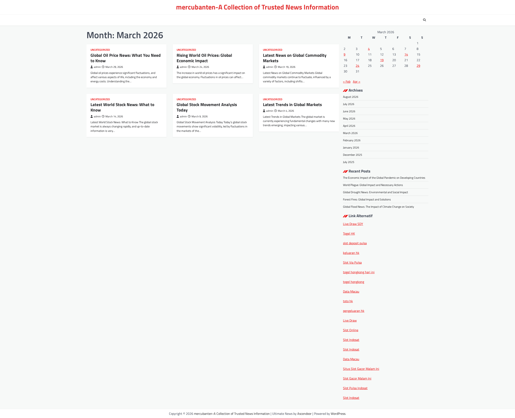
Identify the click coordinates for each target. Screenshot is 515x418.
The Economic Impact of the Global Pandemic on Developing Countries (384, 177)
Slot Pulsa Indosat (355, 388)
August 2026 (350, 97)
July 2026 (348, 104)
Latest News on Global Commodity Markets (295, 58)
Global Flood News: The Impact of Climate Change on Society (378, 206)
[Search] (424, 20)
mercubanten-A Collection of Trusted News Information (257, 7)
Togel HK (349, 233)
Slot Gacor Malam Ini (357, 378)
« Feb (346, 81)
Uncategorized (100, 49)
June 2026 (349, 111)
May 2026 (349, 118)
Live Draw (350, 320)
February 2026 (351, 140)
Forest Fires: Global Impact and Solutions (367, 199)
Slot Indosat (351, 339)
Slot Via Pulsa (352, 262)
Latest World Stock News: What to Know (122, 107)
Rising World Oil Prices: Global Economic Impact (204, 58)
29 (418, 65)
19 (382, 60)
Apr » (356, 81)
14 (406, 54)
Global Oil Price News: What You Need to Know (126, 58)
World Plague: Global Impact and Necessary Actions (373, 185)
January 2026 (351, 147)
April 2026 (349, 126)
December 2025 (352, 155)
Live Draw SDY (353, 223)
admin (97, 67)
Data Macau (351, 291)
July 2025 (348, 162)
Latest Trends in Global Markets (292, 104)
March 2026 (350, 133)
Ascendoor (304, 413)
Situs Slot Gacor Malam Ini (361, 368)
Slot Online (350, 330)
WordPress (338, 413)
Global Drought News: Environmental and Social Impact (375, 192)
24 (357, 65)
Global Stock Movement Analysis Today (207, 107)
